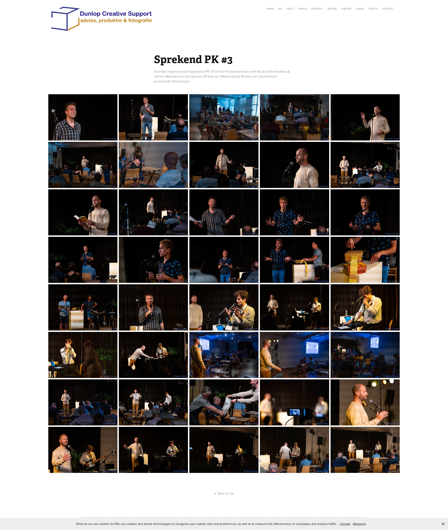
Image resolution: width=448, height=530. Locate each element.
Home (270, 9)
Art (280, 9)
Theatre (346, 9)
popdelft (317, 9)
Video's (373, 9)
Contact (387, 9)
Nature (332, 9)
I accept (345, 524)
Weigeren (359, 524)
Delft (290, 9)
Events (302, 9)
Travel (360, 9)
